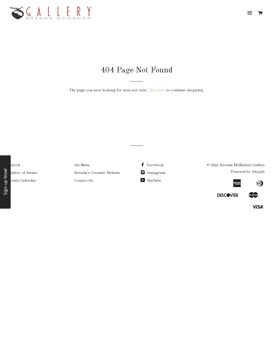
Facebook (155, 165)
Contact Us (83, 180)
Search (14, 165)
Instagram (156, 172)
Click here (157, 90)
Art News (82, 165)
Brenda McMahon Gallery (242, 165)
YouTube (153, 180)
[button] (5, 182)
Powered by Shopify (248, 171)
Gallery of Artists (22, 172)
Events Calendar (22, 180)
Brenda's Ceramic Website (97, 172)
